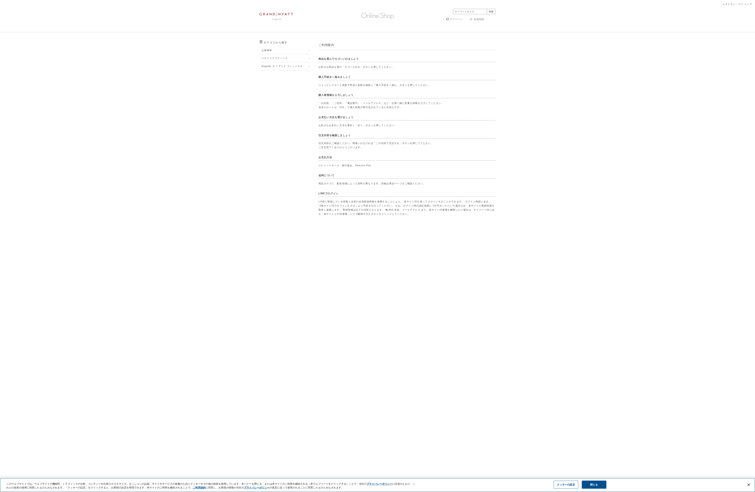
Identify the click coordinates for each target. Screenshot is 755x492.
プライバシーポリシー (379, 483)
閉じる (594, 484)
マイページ (456, 19)
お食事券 (266, 50)
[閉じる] (748, 484)
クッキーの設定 (566, 484)
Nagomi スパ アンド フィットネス (282, 66)
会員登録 (479, 19)
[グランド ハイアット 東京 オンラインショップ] (276, 18)
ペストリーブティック (274, 58)
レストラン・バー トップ (737, 4)
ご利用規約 (199, 487)
